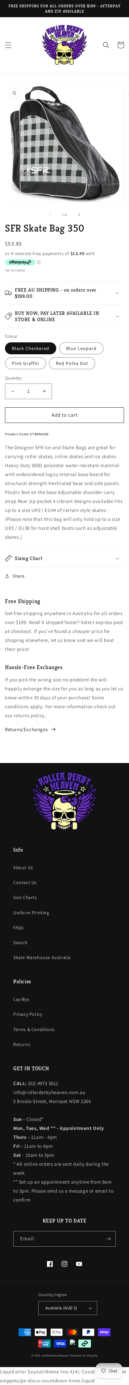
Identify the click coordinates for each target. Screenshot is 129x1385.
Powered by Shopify (84, 1355)
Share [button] (19, 576)
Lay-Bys (21, 999)
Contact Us (25, 882)
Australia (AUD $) (61, 1308)
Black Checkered (30, 348)
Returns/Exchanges (26, 729)
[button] (8, 45)
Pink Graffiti (25, 363)
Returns (21, 1044)
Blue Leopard (81, 348)
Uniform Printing (31, 913)
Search (20, 942)
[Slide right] (79, 214)
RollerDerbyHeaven (55, 1355)
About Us (23, 867)
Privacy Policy (27, 1014)
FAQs (18, 928)
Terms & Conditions (34, 1029)
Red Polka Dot (72, 363)
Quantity (13, 378)
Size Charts (25, 897)
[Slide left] (50, 214)
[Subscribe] (108, 1239)
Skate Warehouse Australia (42, 957)
